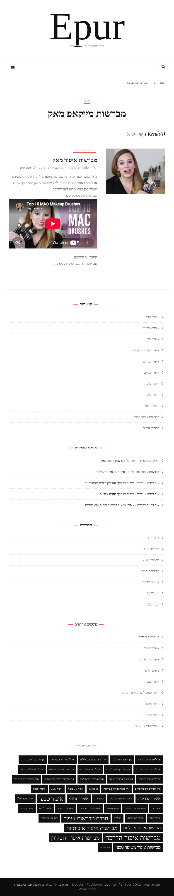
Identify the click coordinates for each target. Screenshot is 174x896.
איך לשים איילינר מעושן (121, 779)
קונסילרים (105, 847)
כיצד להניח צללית (49, 818)
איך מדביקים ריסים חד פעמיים (59, 779)
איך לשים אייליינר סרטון (32, 769)
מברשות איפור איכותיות (92, 828)
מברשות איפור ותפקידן (75, 837)
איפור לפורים (151, 361)
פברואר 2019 (150, 549)
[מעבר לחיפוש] (163, 67)
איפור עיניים (151, 372)
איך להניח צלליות (111, 494)
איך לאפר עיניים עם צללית (93, 759)
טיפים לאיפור (151, 670)
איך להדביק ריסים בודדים (33, 759)
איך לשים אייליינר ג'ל (90, 769)
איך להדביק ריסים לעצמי (118, 769)
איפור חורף (152, 317)
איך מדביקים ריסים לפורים (148, 788)
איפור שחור (155, 818)
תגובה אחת (26, 167)
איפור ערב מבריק (66, 808)
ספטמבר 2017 (150, 571)
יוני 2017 (153, 604)
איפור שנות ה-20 (135, 818)
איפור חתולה (151, 648)
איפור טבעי (51, 798)
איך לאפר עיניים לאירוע (149, 759)
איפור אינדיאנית (149, 659)
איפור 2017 (56, 788)
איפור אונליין (39, 788)
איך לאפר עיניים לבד (122, 759)
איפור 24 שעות (75, 788)
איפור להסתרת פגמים (145, 350)
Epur (87, 26)
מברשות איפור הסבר (84, 150)
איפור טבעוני (151, 328)
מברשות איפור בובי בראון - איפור (138, 472)
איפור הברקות (149, 798)
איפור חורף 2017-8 (146, 726)
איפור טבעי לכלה (25, 798)
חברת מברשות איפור (86, 818)
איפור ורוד (99, 798)
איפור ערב (153, 384)
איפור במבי (152, 681)
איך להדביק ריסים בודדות (63, 759)
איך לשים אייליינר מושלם (61, 769)
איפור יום (156, 808)
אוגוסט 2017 (151, 582)
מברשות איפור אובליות (142, 827)
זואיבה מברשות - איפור (144, 461)
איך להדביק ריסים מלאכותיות (103, 483)
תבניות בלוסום (44, 884)
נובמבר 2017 (151, 560)
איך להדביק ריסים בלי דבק (148, 769)
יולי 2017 (153, 593)
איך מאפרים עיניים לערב (92, 779)
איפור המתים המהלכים (121, 798)
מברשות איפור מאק (74, 159)
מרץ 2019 (152, 538)
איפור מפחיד (112, 808)
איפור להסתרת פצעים (135, 808)
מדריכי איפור (151, 428)
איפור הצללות (104, 472)
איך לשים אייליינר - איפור (143, 483)
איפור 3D (93, 788)
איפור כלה (153, 339)
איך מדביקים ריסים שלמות (116, 788)
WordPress (87, 889)
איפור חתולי (79, 798)
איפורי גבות (152, 406)
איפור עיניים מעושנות (90, 808)
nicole (84, 167)
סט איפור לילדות (148, 637)
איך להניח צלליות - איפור (143, 505)
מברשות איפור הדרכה (133, 838)
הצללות (117, 818)
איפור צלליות (45, 808)
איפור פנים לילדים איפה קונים (140, 693)
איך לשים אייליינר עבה (150, 779)
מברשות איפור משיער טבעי (138, 847)
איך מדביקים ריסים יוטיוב (26, 779)
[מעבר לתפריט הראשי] (11, 68)
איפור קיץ (153, 395)
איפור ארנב (152, 704)
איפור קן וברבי (27, 808)
